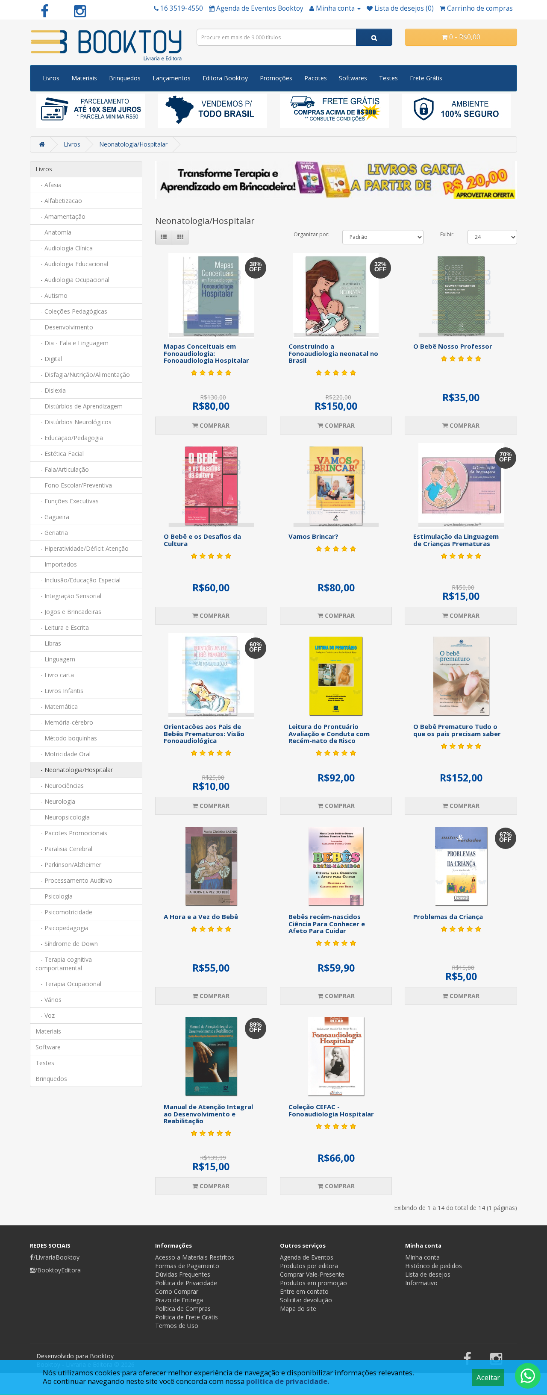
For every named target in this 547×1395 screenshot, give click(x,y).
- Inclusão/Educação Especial (78, 580)
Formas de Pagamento (187, 1266)
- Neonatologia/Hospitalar (74, 770)
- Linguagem (55, 659)
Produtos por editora (309, 1266)
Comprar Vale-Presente (312, 1274)
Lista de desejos (427, 1274)
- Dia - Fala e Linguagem (72, 343)
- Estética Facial (59, 453)
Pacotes (315, 78)
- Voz (45, 1015)
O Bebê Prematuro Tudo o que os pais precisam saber (457, 730)
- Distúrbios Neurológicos (73, 422)
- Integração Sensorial (68, 596)
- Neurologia (55, 801)
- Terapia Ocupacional (68, 984)
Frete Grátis (426, 78)
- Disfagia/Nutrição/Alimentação (82, 374)
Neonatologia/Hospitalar (133, 144)
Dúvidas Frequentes (182, 1274)
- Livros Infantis (59, 691)
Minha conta (422, 1257)
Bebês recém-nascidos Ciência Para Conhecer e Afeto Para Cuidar (326, 923)
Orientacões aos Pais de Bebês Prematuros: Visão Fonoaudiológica (204, 733)
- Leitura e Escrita (62, 627)
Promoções (276, 78)
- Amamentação (60, 216)
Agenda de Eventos (306, 1257)
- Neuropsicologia (62, 817)
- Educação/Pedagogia (69, 438)
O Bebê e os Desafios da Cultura (202, 540)
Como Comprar (176, 1291)
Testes (388, 78)
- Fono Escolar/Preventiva (73, 485)
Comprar (213, 425)
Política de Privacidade (186, 1283)
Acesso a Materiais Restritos (194, 1257)
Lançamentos (172, 78)
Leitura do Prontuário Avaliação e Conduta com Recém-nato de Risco (329, 733)
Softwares (353, 78)
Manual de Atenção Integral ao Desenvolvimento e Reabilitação (208, 1113)
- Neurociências (59, 785)
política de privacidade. (287, 1381)
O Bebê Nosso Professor (452, 346)
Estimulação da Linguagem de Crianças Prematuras (456, 540)
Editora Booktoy (225, 78)
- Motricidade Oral (63, 754)
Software (48, 1047)
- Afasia (48, 185)
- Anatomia (53, 232)
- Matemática (56, 706)
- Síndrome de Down (66, 944)
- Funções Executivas (67, 501)
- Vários (48, 1000)
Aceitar (488, 1377)
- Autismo (51, 295)
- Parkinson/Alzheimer (68, 864)
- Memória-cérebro (64, 722)
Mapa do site (298, 1308)
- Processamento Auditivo (73, 880)
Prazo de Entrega (179, 1300)
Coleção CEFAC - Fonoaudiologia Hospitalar (331, 1110)
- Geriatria (51, 533)
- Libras (48, 643)
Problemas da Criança (448, 916)
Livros (51, 78)
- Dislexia (50, 390)
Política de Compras (183, 1308)
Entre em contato (304, 1291)
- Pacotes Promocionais (71, 833)
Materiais (84, 78)
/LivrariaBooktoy (56, 1257)
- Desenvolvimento (64, 327)
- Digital (48, 359)
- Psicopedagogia (61, 928)
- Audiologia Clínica (64, 248)
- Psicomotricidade (63, 912)
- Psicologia (54, 896)
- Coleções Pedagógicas (71, 311)
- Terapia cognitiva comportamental (63, 963)
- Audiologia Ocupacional (72, 280)
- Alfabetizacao (58, 201)
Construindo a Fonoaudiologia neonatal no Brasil (333, 353)
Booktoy (102, 1356)
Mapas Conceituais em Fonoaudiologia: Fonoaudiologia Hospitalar (206, 353)
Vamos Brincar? (313, 536)
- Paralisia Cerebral (63, 849)
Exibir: (447, 234)
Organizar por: (311, 234)
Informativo (421, 1283)
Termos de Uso (176, 1326)
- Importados (56, 564)
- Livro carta (54, 675)
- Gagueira (52, 517)
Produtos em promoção (313, 1283)
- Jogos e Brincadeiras (68, 612)
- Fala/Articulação (62, 469)
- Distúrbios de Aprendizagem (79, 406)
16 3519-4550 (181, 8)
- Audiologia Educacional (71, 264)
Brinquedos (125, 78)
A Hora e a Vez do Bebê (201, 916)
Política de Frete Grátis (186, 1317)
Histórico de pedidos (433, 1266)
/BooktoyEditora (58, 1270)
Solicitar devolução (306, 1300)
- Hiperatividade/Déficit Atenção (82, 548)
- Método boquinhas (66, 738)
